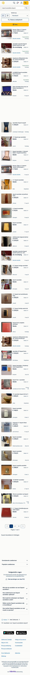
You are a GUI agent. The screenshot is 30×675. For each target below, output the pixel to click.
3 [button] (18, 526)
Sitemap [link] (3, 656)
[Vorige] (7, 526)
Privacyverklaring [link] (6, 645)
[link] (3, 3)
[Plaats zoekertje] (25, 3)
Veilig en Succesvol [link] (20, 639)
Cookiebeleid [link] (18, 645)
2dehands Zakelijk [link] (6, 639)
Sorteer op (13, 12)
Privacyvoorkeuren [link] (6, 648)
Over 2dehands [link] (5, 653)
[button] (18, 3)
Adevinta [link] (17, 653)
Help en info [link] (4, 642)
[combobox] (13, 8)
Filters (16, 24)
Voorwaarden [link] (19, 642)
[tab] (3, 15)
